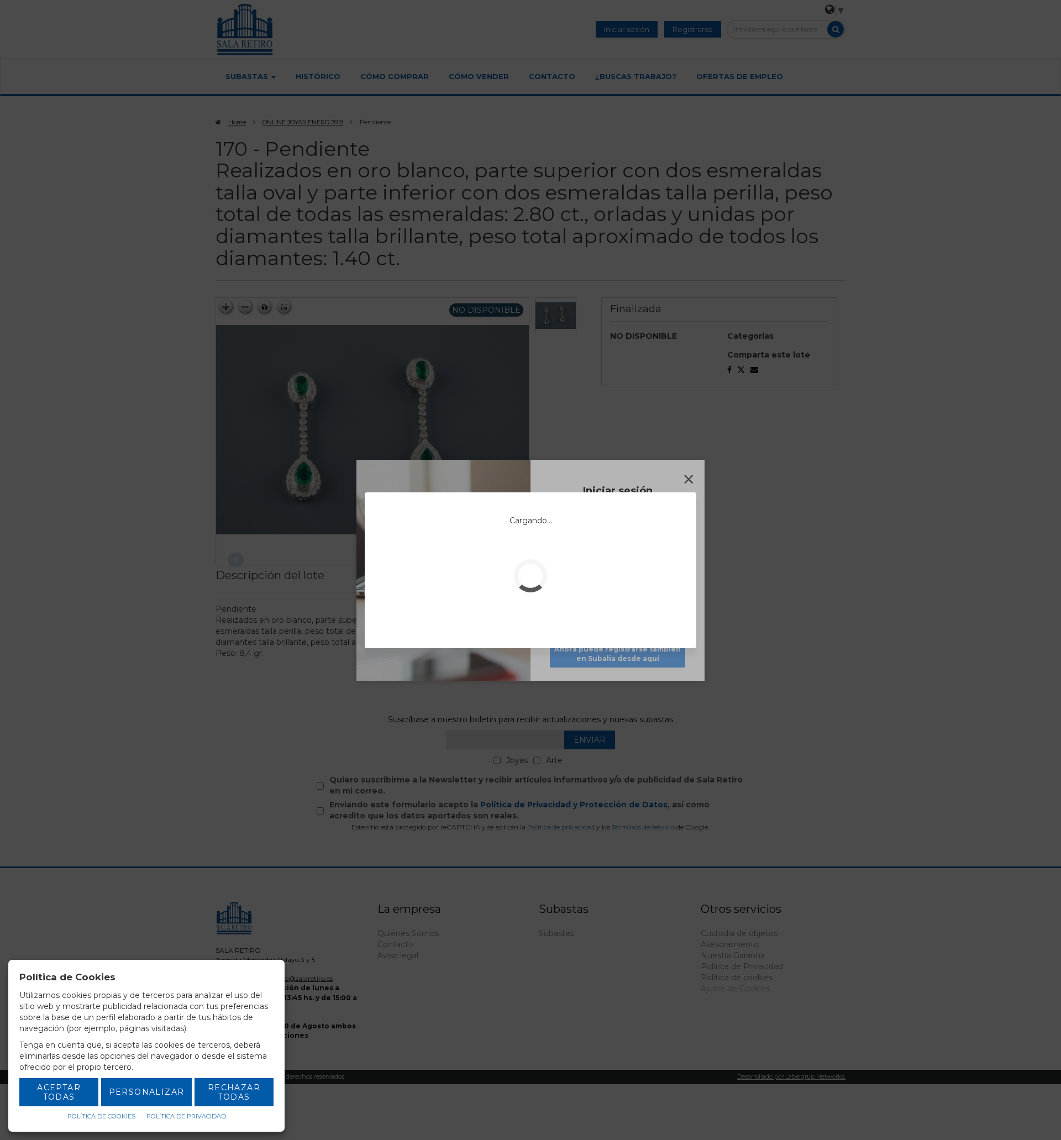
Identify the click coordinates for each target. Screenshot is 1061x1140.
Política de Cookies (101, 1116)
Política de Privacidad (186, 1116)
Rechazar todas (234, 1092)
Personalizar (147, 1092)
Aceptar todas (59, 1092)
